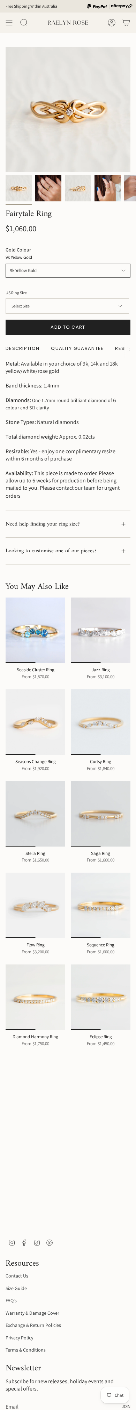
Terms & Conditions (26, 1350)
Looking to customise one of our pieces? (51, 551)
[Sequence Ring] (100, 905)
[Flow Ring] (35, 905)
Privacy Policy (19, 1338)
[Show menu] (9, 23)
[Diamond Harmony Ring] (35, 997)
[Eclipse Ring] (100, 997)
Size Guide (16, 1288)
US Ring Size (16, 292)
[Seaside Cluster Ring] (35, 630)
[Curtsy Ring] (100, 722)
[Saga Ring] (100, 814)
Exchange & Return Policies (33, 1325)
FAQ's (11, 1300)
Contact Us (17, 1276)
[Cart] (126, 23)
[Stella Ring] (35, 814)
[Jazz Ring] (100, 630)
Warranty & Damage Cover (32, 1313)
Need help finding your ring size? (43, 524)
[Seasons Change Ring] (35, 722)
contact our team (76, 487)
